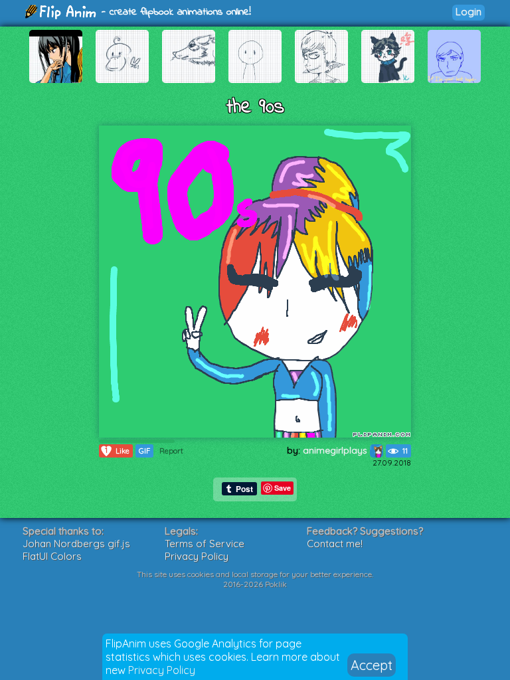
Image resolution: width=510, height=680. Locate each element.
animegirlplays (336, 450)
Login (468, 11)
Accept (371, 665)
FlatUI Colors (52, 556)
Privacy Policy (161, 670)
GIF (144, 451)
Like (117, 451)
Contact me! (335, 543)
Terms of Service (204, 543)
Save (282, 488)
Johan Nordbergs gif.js (76, 543)
